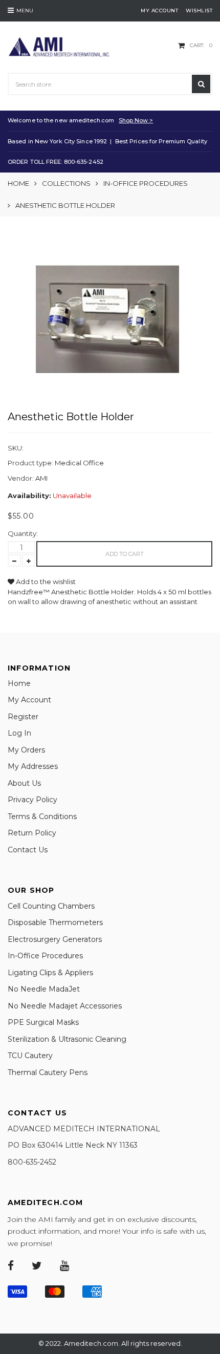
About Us (24, 783)
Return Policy (32, 832)
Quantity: (23, 533)
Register (23, 716)
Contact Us (28, 849)
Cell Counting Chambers (51, 906)
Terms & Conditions (42, 816)
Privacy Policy (32, 799)
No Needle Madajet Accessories (65, 1006)
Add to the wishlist (45, 581)
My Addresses (33, 766)
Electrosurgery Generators (55, 939)
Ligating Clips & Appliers (50, 972)
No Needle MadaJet (44, 989)
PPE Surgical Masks (43, 1022)
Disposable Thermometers (55, 922)
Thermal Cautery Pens (47, 1072)
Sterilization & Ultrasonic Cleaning (67, 1039)
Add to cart (124, 553)
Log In (19, 733)
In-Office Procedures (145, 183)
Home (18, 183)
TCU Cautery (30, 1055)
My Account (29, 699)
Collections (66, 183)
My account (159, 10)
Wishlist (199, 10)
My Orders (26, 750)
